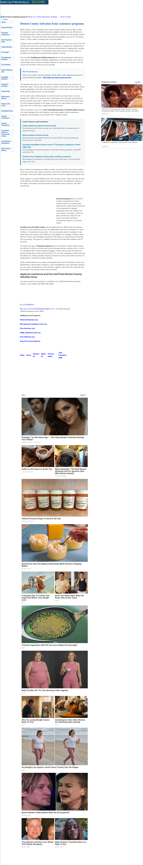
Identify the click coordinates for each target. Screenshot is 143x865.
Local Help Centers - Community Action (5, 133)
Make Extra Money (5, 97)
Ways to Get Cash (5, 105)
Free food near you (27, 328)
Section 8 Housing (4, 85)
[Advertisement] (47, 8)
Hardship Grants (7, 111)
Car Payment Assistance (6, 142)
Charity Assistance (5, 117)
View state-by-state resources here (57, 77)
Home (3, 22)
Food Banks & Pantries (6, 58)
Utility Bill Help (6, 47)
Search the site (6, 27)
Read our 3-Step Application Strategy (42, 17)
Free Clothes (5, 65)
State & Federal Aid (6, 71)
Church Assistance (5, 124)
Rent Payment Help (6, 41)
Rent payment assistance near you (33, 324)
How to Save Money (5, 149)
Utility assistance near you (30, 333)
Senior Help (5, 91)
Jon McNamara (28, 304)
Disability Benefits (4, 78)
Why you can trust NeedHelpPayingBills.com (37, 309)
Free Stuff (5, 52)
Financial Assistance (5, 33)
